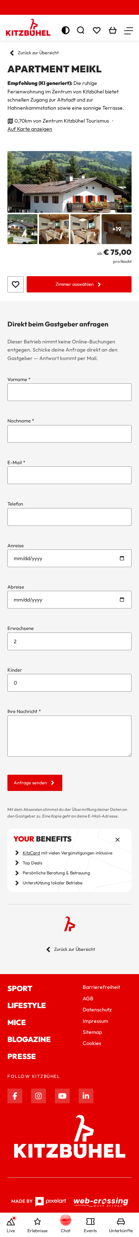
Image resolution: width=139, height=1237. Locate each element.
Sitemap (92, 1032)
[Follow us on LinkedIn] (86, 1096)
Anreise (15, 545)
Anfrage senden (30, 782)
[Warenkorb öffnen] (113, 30)
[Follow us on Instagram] (38, 1096)
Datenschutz (97, 1009)
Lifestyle (26, 1005)
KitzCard (31, 853)
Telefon (15, 504)
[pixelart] (38, 1201)
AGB (88, 998)
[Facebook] (14, 1096)
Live (11, 1230)
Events (90, 1230)
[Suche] (80, 30)
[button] (128, 30)
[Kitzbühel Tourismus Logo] (28, 27)
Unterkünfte (121, 1230)
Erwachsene (20, 628)
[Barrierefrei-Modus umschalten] (66, 30)
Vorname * (18, 379)
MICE (16, 1022)
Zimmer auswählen (75, 284)
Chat (65, 1230)
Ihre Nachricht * (24, 711)
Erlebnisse (37, 1230)
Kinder (14, 670)
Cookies (92, 1043)
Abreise (15, 587)
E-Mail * (16, 462)
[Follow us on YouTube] (62, 1096)
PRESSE (21, 1056)
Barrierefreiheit (101, 987)
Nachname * (20, 421)
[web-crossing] (101, 1202)
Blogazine (29, 1039)
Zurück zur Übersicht (38, 52)
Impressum (95, 1021)
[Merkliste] (96, 30)
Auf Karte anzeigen (29, 129)
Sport (19, 988)
